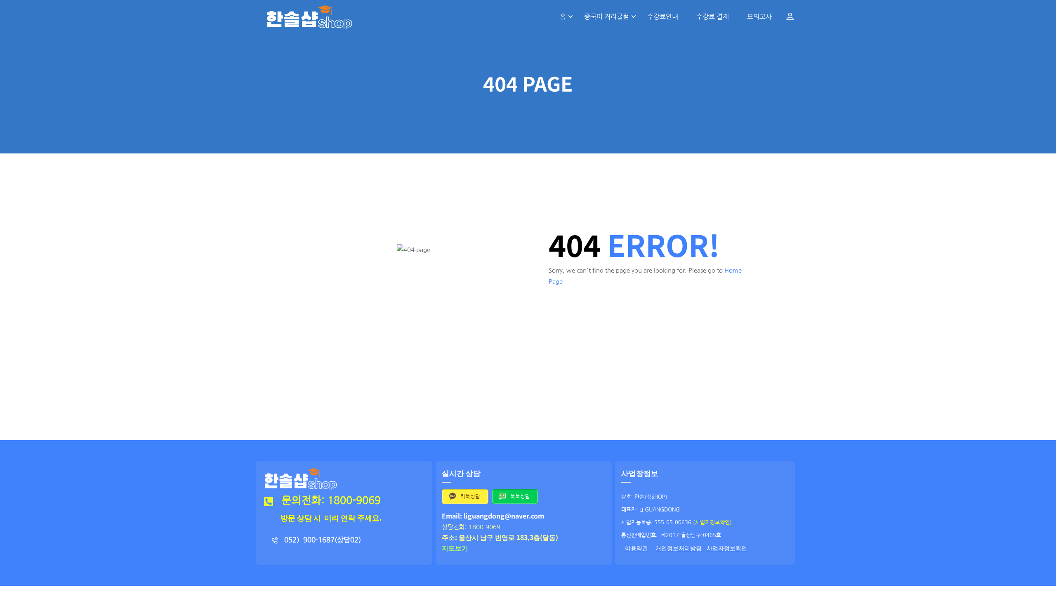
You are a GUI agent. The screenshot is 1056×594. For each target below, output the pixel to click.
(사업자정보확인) (712, 522)
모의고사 (759, 16)
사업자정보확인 (727, 548)
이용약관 (636, 548)
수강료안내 (662, 16)
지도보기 (455, 548)
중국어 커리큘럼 (606, 16)
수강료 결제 (712, 16)
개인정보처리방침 (678, 548)
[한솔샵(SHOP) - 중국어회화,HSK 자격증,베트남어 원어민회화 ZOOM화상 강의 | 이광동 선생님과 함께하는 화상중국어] (309, 16)
